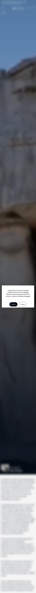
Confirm (13, 304)
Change (23, 304)
